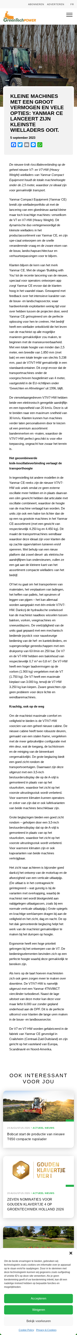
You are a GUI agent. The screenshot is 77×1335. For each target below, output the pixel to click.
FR (72, 4)
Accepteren (38, 1298)
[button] (71, 1253)
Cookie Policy (26, 1330)
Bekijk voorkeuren (38, 1321)
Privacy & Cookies (46, 1330)
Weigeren (38, 1309)
